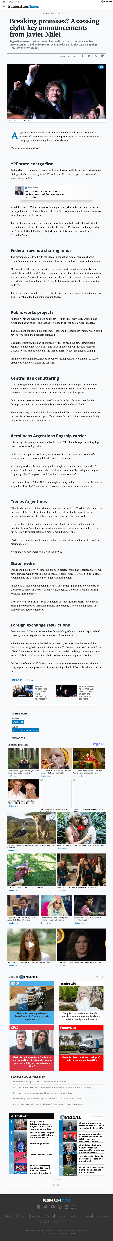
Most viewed (19, 1116)
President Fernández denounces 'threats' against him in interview (44, 1093)
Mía (71, 1222)
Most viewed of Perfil (81, 1117)
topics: (15, 727)
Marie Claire (36, 1216)
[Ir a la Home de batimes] (56, 1200)
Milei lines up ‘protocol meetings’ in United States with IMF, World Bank (47, 1098)
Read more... (34, 187)
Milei (15, 730)
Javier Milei (18, 722)
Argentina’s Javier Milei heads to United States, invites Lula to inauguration (48, 1104)
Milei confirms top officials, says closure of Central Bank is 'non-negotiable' (86, 692)
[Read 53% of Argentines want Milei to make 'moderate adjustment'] (23, 687)
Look (55, 1222)
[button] (101, 67)
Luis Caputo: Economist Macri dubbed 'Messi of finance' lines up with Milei (45, 194)
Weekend (44, 1222)
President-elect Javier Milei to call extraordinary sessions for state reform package (52, 1087)
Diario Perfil (11, 1216)
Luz (63, 1222)
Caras (23, 1216)
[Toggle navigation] (4, 6)
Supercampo (102, 1216)
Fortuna (61, 1216)
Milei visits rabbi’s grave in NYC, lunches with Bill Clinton (39, 1081)
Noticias (50, 1216)
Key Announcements (29, 730)
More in (13, 976)
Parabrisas (87, 1216)
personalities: (19, 718)
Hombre (73, 1216)
